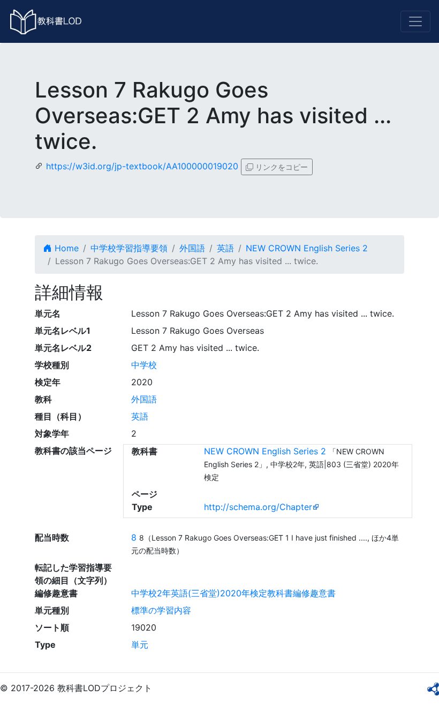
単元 (139, 644)
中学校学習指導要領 (129, 248)
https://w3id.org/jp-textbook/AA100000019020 (142, 166)
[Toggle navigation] (415, 21)
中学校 (144, 365)
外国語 (192, 248)
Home (65, 248)
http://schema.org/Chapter (258, 506)
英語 (225, 248)
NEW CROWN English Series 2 (307, 248)
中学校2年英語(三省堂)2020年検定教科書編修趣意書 (233, 593)
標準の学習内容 (161, 610)
